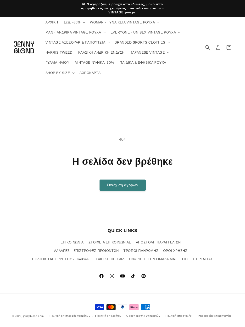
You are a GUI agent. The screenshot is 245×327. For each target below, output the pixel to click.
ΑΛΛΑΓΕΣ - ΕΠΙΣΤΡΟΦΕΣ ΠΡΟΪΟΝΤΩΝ (86, 251)
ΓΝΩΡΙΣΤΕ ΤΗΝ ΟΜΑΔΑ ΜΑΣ (153, 259)
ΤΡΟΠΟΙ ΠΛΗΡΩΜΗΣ (140, 251)
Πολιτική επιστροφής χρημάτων (70, 315)
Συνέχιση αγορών (123, 185)
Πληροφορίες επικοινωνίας (214, 315)
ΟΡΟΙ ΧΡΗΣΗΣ (175, 251)
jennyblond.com (33, 316)
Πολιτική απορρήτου (108, 315)
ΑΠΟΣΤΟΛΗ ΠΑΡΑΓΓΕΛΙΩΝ (158, 242)
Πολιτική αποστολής (179, 315)
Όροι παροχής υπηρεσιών (143, 315)
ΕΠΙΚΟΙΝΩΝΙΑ (72, 242)
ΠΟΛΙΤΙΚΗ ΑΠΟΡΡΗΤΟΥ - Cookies (60, 259)
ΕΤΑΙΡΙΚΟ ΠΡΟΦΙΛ (109, 259)
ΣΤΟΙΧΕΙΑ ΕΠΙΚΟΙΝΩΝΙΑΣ (110, 242)
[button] (74, 22)
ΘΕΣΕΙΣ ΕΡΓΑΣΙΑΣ (197, 259)
